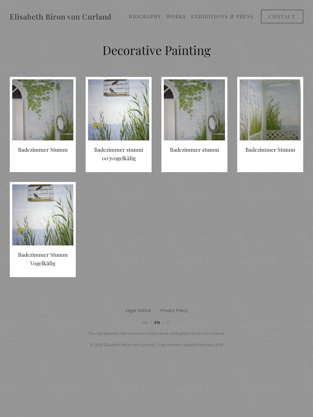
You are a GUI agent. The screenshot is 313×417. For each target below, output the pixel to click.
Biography (145, 16)
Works (176, 16)
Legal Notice (138, 310)
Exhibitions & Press (222, 16)
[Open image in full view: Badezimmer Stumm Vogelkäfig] (42, 216)
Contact (282, 16)
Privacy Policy (174, 310)
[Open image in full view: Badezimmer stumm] (194, 111)
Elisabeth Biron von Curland (61, 16)
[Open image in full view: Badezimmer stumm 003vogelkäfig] (118, 111)
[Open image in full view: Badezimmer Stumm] (42, 111)
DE (145, 322)
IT (169, 322)
